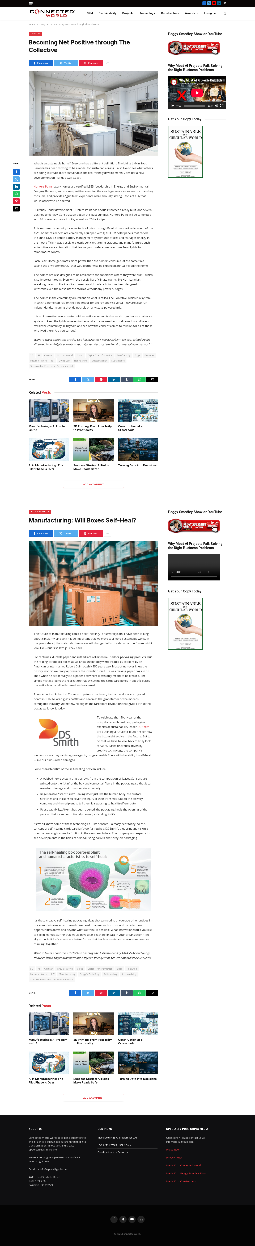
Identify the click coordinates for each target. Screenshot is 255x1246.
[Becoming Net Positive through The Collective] (93, 113)
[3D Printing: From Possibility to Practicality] (93, 410)
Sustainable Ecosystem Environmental (51, 366)
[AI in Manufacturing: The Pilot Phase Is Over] (49, 449)
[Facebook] (16, 172)
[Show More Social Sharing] (107, 63)
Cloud (80, 355)
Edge (137, 355)
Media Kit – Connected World (183, 1165)
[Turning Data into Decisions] (138, 449)
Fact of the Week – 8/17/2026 (114, 1145)
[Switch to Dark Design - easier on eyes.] (224, 13)
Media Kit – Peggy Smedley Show (186, 1173)
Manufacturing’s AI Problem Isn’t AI (48, 428)
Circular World (65, 355)
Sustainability (107, 13)
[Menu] (31, 3)
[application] (197, 92)
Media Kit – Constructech (181, 1181)
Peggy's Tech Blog (40, 511)
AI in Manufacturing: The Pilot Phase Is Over (46, 467)
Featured (149, 355)
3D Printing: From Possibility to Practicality (92, 428)
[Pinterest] (16, 201)
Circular (48, 355)
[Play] (172, 105)
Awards (190, 13)
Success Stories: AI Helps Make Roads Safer (91, 467)
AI (39, 355)
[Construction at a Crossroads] (138, 410)
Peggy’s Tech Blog (89, 974)
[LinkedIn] (16, 187)
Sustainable (118, 360)
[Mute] (216, 105)
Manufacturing (67, 974)
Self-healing (110, 974)
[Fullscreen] (222, 105)
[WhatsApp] (16, 194)
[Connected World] (53, 13)
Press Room (173, 1149)
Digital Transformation (100, 355)
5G (31, 355)
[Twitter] (16, 179)
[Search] (224, 3)
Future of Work (38, 360)
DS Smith (143, 727)
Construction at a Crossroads (130, 428)
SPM (90, 13)
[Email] (16, 209)
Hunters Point (43, 186)
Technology (147, 13)
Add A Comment (93, 484)
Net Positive (81, 360)
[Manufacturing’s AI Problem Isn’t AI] (49, 410)
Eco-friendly (123, 355)
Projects (128, 13)
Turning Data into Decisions (137, 465)
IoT (52, 360)
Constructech (170, 13)
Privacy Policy (174, 1157)
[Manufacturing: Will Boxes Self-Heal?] (93, 583)
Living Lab (210, 13)
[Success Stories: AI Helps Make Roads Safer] (93, 449)
